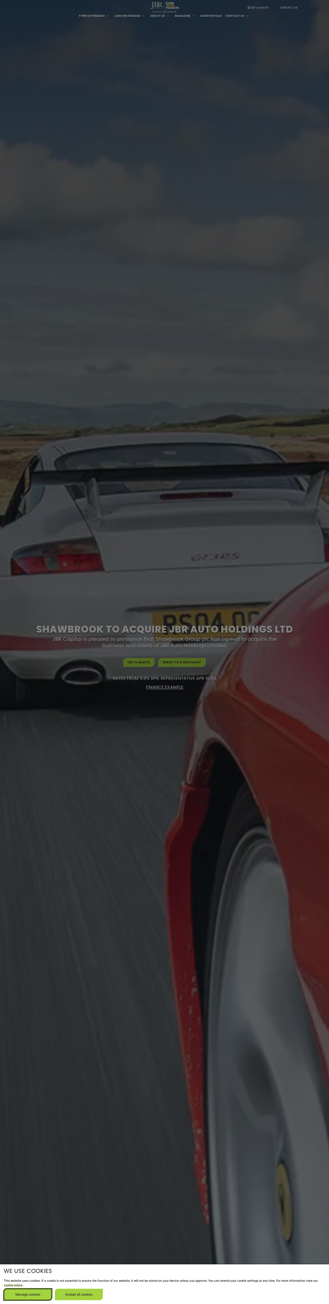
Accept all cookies (79, 1294)
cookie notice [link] (13, 1285)
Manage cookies (27, 1294)
